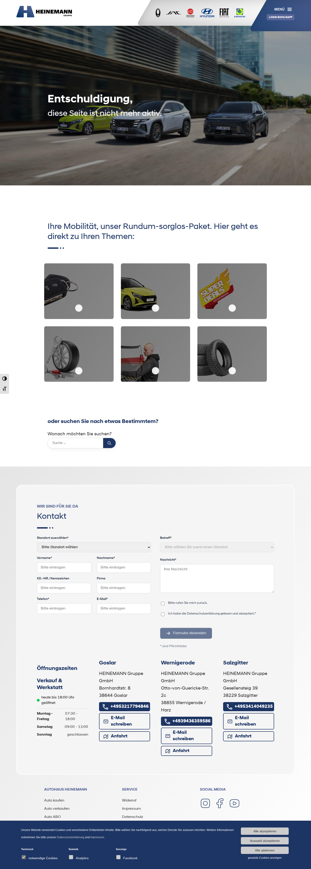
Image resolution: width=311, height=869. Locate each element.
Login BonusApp (280, 17)
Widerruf (129, 800)
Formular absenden (189, 633)
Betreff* (166, 538)
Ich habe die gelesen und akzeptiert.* (212, 613)
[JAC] (173, 12)
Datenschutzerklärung (203, 613)
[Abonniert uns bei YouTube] (234, 803)
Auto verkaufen (56, 809)
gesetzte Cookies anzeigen (265, 857)
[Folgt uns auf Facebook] (219, 803)
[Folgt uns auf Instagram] (205, 803)
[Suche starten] (109, 443)
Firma (101, 578)
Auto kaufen (54, 800)
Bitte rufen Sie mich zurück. (187, 603)
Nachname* (106, 558)
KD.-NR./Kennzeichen (53, 578)
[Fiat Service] (224, 13)
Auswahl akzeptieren (265, 841)
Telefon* (43, 599)
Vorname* (44, 558)
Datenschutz (132, 817)
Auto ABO (52, 817)
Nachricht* (168, 560)
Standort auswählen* (53, 538)
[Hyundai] (207, 13)
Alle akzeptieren (264, 831)
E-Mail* (102, 599)
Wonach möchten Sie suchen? (80, 434)
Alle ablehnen (265, 850)
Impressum (131, 809)
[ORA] (158, 13)
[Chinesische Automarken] (190, 13)
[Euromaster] (239, 13)
